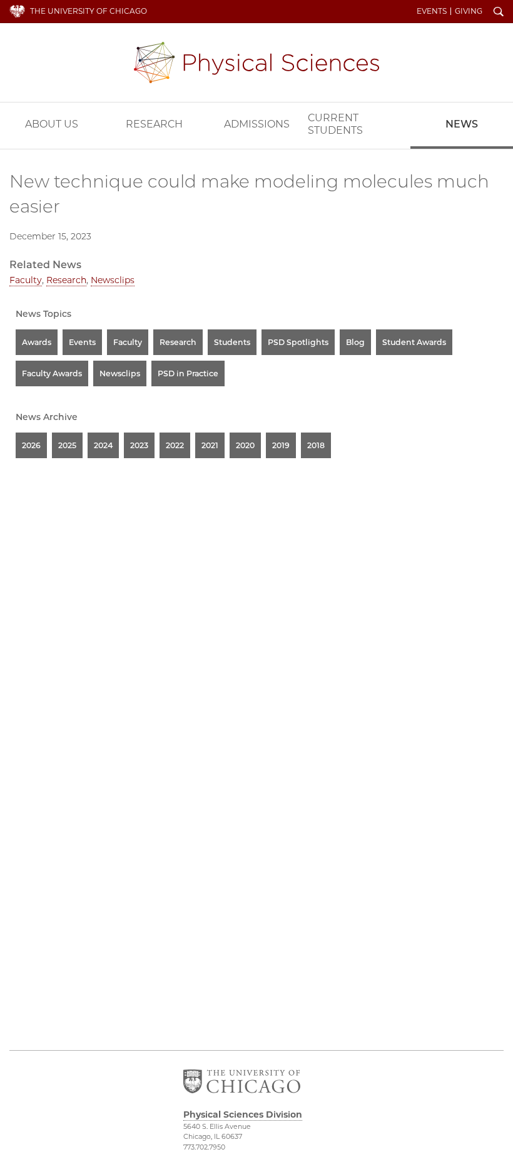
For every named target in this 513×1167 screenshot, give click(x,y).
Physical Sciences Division (256, 62)
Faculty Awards (52, 373)
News (461, 124)
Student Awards (414, 342)
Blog (355, 342)
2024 (103, 445)
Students (232, 342)
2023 (139, 445)
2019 (281, 445)
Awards (36, 342)
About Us (51, 124)
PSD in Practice (188, 373)
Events (432, 11)
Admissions (257, 124)
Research (154, 124)
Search (499, 12)
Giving (468, 11)
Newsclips (113, 280)
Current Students (335, 124)
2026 (31, 445)
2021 (209, 445)
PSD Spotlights (298, 342)
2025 (67, 445)
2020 (245, 445)
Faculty (25, 280)
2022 (175, 445)
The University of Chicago (88, 11)
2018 (316, 445)
